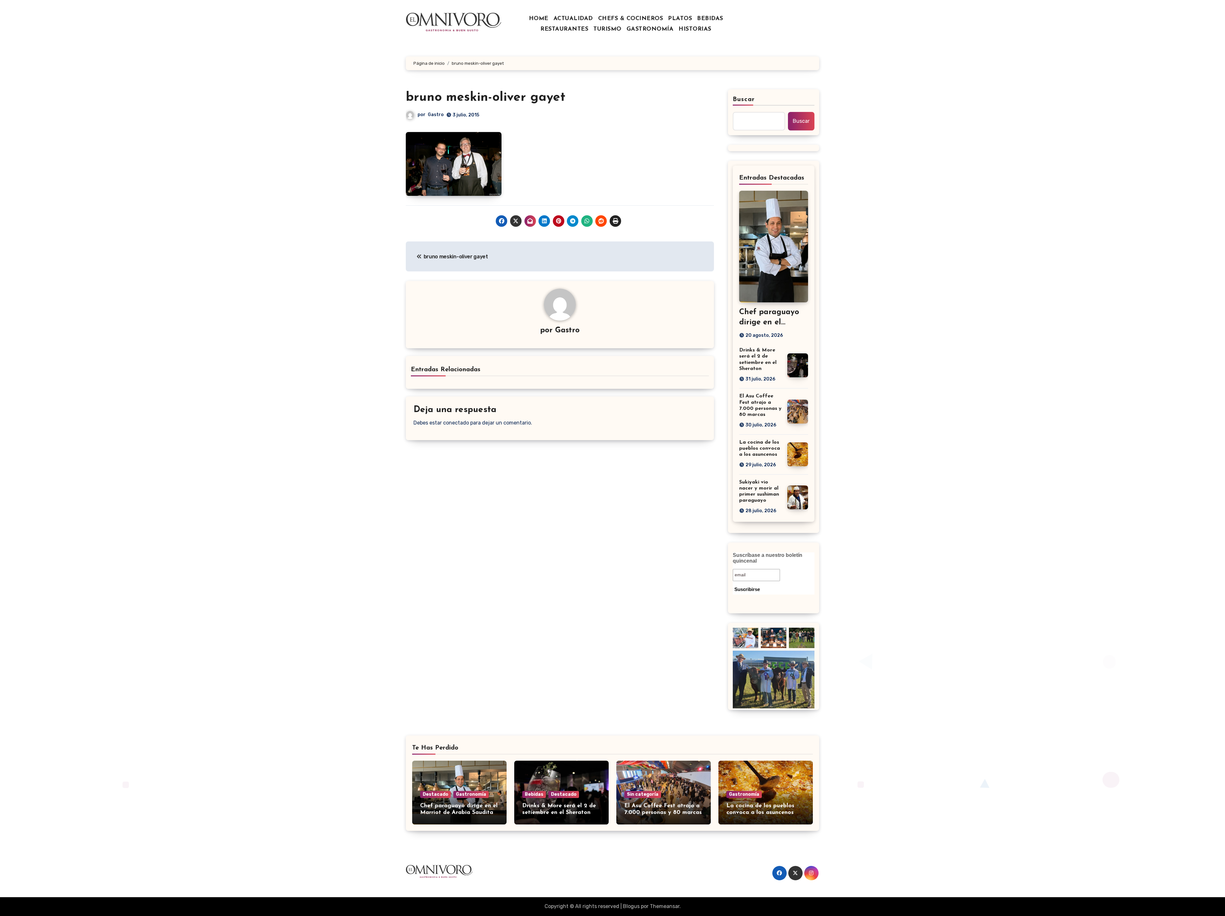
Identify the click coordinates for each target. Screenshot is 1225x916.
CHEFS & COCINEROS (630, 19)
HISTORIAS (695, 29)
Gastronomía (471, 794)
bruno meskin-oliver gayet (485, 97)
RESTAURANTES (564, 29)
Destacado (435, 794)
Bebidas (534, 794)
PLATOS (680, 19)
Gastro (436, 114)
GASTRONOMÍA (650, 29)
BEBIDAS (710, 19)
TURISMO (607, 29)
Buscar (744, 99)
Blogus (631, 906)
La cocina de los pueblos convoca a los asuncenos (759, 448)
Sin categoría (642, 794)
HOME (538, 19)
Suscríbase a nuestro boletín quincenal (767, 558)
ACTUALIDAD (573, 19)
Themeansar (664, 906)
